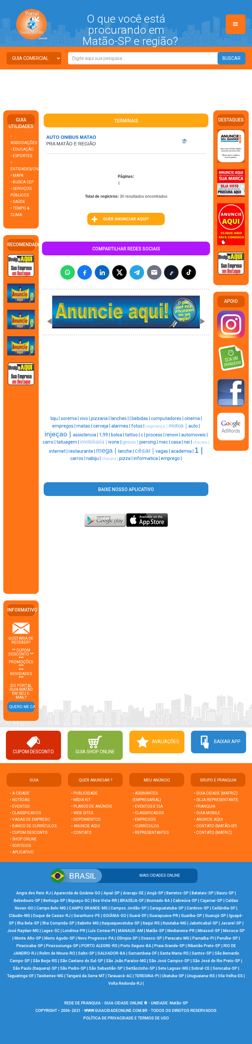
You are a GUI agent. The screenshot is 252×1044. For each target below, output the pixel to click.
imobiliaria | (94, 442)
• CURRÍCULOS (146, 826)
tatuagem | (68, 442)
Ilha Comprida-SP (58, 923)
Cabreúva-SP (185, 900)
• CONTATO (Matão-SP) (215, 826)
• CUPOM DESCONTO (29, 832)
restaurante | (82, 451)
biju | (56, 418)
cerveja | (102, 426)
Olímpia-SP (127, 938)
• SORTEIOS (20, 845)
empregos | (64, 426)
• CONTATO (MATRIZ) (213, 832)
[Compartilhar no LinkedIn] (102, 272)
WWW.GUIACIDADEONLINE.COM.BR (115, 1010)
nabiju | (94, 458)
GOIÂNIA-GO (114, 915)
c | (143, 434)
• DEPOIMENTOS (85, 819)
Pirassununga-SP (62, 945)
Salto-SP (86, 953)
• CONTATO (81, 832)
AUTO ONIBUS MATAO (71, 137)
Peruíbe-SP (227, 938)
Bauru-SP (225, 893)
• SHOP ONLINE (23, 839)
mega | (107, 450)
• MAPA (16, 175)
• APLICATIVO (22, 852)
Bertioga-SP (54, 900)
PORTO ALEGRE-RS (99, 945)
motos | (178, 425)
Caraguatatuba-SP (167, 908)
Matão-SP (155, 930)
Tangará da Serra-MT (85, 976)
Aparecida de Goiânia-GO (77, 893)
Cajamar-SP (211, 900)
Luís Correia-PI (101, 930)
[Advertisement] (126, 87)
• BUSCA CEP (22, 182)
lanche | (126, 451)
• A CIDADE (20, 793)
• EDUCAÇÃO (22, 149)
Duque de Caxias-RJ (52, 915)
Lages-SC (51, 930)
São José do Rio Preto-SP (216, 961)
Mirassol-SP (209, 930)
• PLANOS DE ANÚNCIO (91, 806)
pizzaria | (101, 418)
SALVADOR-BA (111, 953)
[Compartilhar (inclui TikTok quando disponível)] (188, 272)
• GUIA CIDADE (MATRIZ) (216, 793)
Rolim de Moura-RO (57, 953)
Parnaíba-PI (203, 938)
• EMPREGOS (144, 819)
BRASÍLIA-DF (132, 900)
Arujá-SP (155, 893)
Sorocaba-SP (225, 968)
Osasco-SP (151, 938)
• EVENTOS (20, 806)
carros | (78, 458)
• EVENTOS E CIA (148, 806)
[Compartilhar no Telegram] (137, 272)
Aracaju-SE (133, 893)
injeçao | (59, 434)
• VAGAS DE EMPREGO (30, 819)
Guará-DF (137, 915)
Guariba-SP (191, 915)
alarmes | (121, 426)
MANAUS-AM (130, 930)
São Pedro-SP (73, 968)
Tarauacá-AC (120, 976)
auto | (194, 426)
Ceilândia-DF (223, 908)
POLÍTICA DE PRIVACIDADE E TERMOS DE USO (126, 1018)
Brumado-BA (158, 900)
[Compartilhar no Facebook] (84, 272)
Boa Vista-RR (105, 900)
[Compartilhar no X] (119, 272)
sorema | (70, 418)
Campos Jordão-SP (129, 908)
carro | (49, 442)
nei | (188, 442)
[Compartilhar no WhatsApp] (67, 272)
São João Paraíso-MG (126, 961)
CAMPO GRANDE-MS (88, 908)
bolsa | (118, 434)
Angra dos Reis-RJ (33, 893)
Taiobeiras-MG (50, 976)
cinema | (193, 418)
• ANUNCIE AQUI (85, 826)
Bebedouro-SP (27, 900)
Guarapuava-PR (163, 915)
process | (155, 434)
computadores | (167, 418)
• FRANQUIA (205, 806)
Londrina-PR (74, 930)
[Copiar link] (171, 272)
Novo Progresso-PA (96, 938)
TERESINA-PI (147, 976)
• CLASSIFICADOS (25, 813)
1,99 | (105, 434)
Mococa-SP (234, 930)
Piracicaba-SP (29, 945)
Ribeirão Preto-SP (204, 945)
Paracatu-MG (177, 938)
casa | (177, 442)
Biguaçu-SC (79, 900)
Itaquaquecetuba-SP (121, 923)
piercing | (149, 442)
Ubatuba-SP (173, 976)
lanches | (120, 418)
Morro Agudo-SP (59, 938)
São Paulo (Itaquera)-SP (35, 968)
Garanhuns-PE (87, 915)
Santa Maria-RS (174, 953)
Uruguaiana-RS (201, 976)
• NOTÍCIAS (20, 799)
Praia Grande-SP (169, 945)
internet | (59, 451)
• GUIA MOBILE (207, 813)
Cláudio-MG (19, 915)
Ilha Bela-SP (28, 923)
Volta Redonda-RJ (125, 983)
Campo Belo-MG (51, 908)
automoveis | (194, 434)
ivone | (115, 442)
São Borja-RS (45, 961)
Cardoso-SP (198, 908)
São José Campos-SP (169, 961)
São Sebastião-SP (106, 968)
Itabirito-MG (88, 923)
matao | (84, 426)
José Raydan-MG (23, 930)
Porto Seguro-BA (135, 945)
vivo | (85, 418)
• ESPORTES (21, 156)
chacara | (201, 442)
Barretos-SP (177, 893)
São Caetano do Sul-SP (81, 961)
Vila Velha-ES (230, 976)
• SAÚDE (17, 201)
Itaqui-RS (151, 923)
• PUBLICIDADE (84, 793)
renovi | (173, 434)
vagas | (163, 451)
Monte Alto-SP (27, 938)
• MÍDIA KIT (81, 799)
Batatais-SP (203, 893)
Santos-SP (202, 953)
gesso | (130, 442)
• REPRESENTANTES (151, 832)
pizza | (126, 458)
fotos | (138, 426)
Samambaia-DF (142, 953)
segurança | (157, 426)
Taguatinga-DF (20, 976)
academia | (183, 451)
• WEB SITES (82, 813)
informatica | (147, 458)
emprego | (171, 458)
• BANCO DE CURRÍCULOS (33, 826)
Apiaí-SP (111, 893)
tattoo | (133, 434)
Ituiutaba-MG (174, 923)
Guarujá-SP (215, 915)
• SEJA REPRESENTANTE (216, 799)
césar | (145, 450)
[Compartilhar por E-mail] (154, 272)
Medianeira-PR (181, 930)
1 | (199, 450)
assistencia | (86, 434)
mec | (165, 442)
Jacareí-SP (231, 923)
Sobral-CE (200, 968)
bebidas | (141, 418)
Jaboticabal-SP (203, 923)
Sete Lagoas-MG (173, 968)
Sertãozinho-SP (140, 968)
